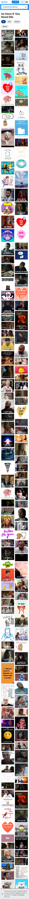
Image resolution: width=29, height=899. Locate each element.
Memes (5, 26)
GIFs (9, 21)
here (8, 897)
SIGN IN (22, 1)
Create (16, 1)
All (3, 21)
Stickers (17, 21)
